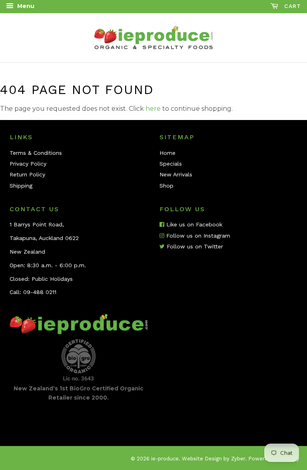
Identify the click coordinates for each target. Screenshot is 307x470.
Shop (166, 185)
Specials (170, 163)
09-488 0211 (39, 292)
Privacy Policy (28, 163)
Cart (291, 6)
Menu (25, 6)
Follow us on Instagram (197, 235)
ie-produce (165, 459)
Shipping (21, 185)
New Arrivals (175, 174)
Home (167, 153)
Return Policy (27, 174)
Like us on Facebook (193, 224)
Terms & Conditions (36, 153)
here (153, 108)
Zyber (238, 459)
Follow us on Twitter (194, 246)
